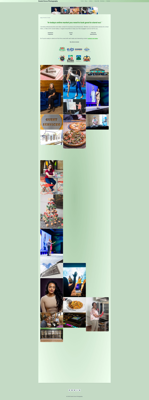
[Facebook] (69, 390)
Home (82, 1)
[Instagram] (72, 390)
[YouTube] (74, 390)
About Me (96, 1)
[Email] (80, 390)
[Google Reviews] (77, 390)
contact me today (93, 38)
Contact (108, 1)
